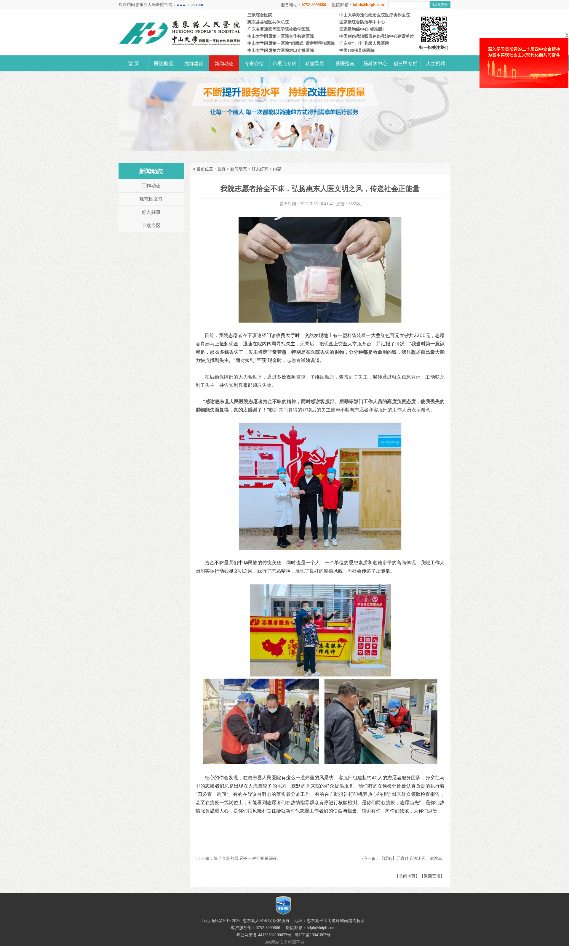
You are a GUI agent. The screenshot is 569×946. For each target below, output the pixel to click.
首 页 (133, 63)
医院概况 (163, 63)
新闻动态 (224, 63)
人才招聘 (435, 63)
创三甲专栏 (405, 63)
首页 (221, 169)
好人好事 (260, 169)
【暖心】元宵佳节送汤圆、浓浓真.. (412, 858)
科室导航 (314, 63)
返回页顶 (432, 876)
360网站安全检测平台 (284, 942)
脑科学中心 (375, 63)
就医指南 (344, 63)
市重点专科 (284, 63)
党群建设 (193, 63)
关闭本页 (407, 876)
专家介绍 (254, 63)
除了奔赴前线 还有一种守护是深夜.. (246, 858)
